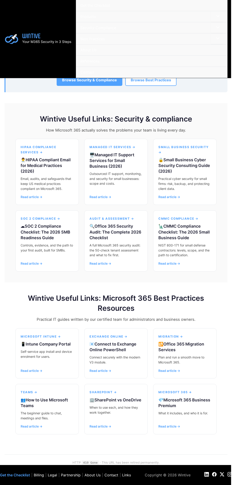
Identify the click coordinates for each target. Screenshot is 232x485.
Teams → (29, 392)
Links (126, 475)
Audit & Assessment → (111, 218)
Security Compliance (98, 27)
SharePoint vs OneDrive (117, 400)
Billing (39, 475)
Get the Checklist (95, 5)
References (89, 61)
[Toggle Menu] (217, 16)
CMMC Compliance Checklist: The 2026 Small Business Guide (184, 232)
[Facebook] (214, 474)
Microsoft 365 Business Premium (184, 403)
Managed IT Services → (112, 147)
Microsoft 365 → (175, 392)
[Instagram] (229, 474)
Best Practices (92, 39)
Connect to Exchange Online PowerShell (112, 347)
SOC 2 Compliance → (40, 218)
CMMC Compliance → (178, 218)
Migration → (170, 336)
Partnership (71, 475)
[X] (222, 474)
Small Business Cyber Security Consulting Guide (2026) (184, 165)
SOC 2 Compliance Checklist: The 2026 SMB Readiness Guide (45, 232)
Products (88, 16)
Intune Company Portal (48, 344)
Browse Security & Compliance (89, 80)
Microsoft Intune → (41, 336)
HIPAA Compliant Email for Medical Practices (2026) (46, 165)
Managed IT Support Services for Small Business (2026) (111, 160)
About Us (88, 50)
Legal (52, 475)
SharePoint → (103, 392)
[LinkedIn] (206, 474)
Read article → (31, 197)
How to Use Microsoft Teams (44, 403)
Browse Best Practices (151, 80)
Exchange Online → (108, 336)
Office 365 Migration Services (181, 347)
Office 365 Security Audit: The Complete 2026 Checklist (115, 232)
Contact (87, 72)
